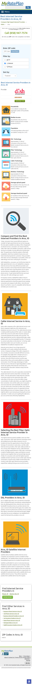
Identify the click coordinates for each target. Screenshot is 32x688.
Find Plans (15, 51)
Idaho (2, 24)
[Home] (16, 651)
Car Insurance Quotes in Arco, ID (12, 618)
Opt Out (28, 663)
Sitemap (28, 660)
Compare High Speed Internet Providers (13, 22)
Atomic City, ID (14, 594)
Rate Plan (12, 3)
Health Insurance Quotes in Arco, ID (12, 625)
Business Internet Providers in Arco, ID (13, 616)
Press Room (26, 656)
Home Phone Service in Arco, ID (11, 620)
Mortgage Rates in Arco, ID (10, 622)
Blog (20, 656)
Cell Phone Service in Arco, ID (11, 613)
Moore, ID (5, 594)
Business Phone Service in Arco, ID (12, 611)
